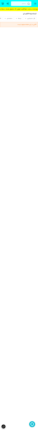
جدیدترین (30, 18)
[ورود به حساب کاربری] (7, 4)
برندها (19, 18)
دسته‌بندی (9, 18)
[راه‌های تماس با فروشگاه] (3, 426)
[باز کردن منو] (34, 3)
